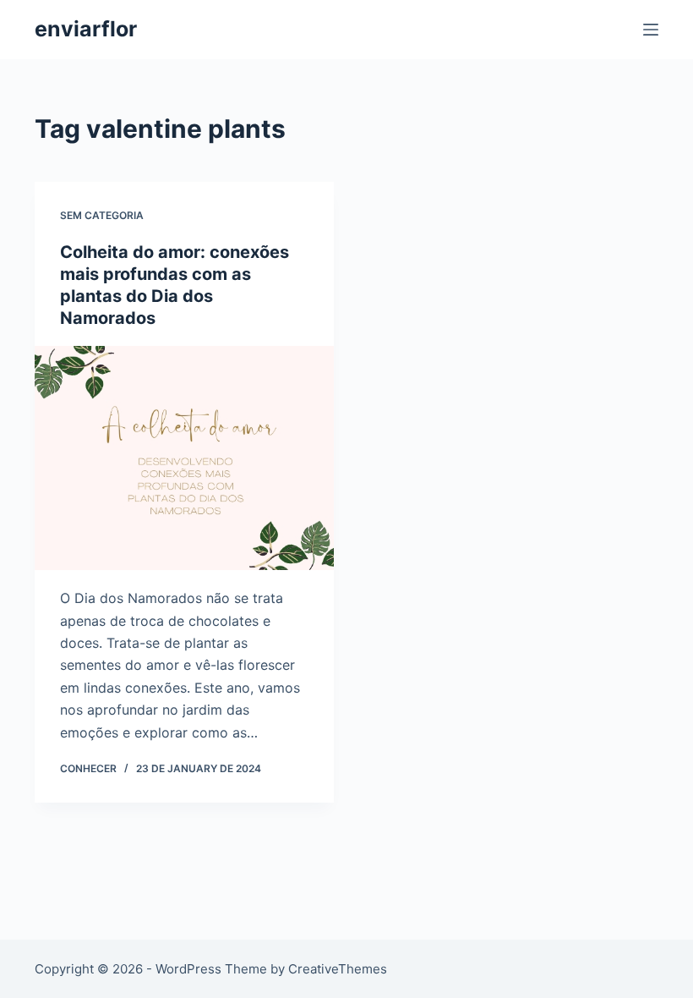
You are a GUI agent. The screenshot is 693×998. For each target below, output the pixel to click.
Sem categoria (102, 215)
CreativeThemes (337, 969)
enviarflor (86, 28)
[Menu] (650, 29)
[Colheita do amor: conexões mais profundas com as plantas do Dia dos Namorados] (184, 458)
